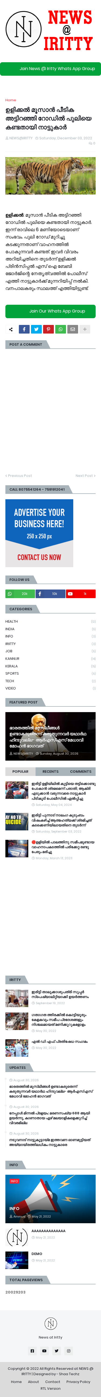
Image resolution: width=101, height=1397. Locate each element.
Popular (20, 771)
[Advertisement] (50, 918)
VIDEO (50, 688)
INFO (50, 636)
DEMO (37, 1254)
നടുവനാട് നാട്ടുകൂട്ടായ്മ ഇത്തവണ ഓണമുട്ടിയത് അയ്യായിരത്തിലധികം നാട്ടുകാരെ (49, 1142)
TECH (50, 681)
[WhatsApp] (60, 329)
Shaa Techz (69, 1374)
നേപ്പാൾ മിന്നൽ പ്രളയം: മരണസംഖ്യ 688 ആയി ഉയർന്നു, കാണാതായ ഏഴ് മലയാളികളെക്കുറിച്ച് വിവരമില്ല (49, 1118)
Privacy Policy (78, 1381)
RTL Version (51, 1388)
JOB (50, 651)
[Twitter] (36, 329)
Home (10, 100)
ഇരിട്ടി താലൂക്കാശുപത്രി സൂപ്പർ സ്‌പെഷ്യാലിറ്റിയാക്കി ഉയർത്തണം (60, 994)
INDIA (50, 629)
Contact (52, 1381)
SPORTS (50, 673)
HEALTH (50, 621)
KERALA (50, 666)
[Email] (72, 329)
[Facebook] (24, 329)
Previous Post (20, 475)
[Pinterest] (48, 329)
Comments (80, 771)
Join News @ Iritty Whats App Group (57, 68)
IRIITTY (50, 643)
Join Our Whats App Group (57, 311)
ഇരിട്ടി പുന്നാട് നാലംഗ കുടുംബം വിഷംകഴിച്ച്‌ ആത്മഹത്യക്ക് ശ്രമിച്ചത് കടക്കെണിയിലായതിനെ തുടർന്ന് (62, 820)
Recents (50, 771)
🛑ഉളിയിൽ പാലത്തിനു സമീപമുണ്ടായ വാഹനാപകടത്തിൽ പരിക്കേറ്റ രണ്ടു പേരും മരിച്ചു (63, 847)
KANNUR (50, 658)
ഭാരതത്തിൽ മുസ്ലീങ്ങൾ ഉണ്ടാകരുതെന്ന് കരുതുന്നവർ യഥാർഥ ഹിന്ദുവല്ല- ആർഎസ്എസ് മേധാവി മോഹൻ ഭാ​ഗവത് (47, 737)
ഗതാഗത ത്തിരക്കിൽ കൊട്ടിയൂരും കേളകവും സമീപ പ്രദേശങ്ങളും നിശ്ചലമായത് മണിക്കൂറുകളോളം (59, 1020)
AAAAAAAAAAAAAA (48, 1231)
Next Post (84, 475)
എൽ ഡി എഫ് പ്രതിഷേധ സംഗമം (60, 1041)
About (33, 1381)
